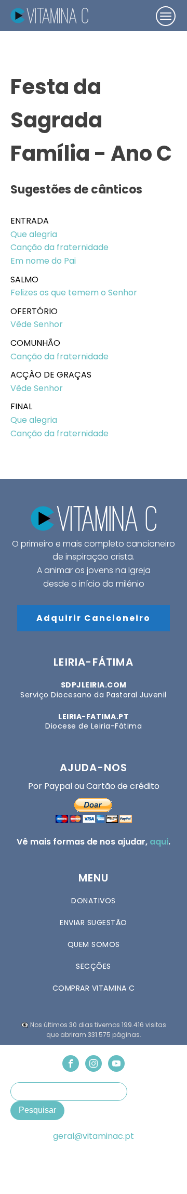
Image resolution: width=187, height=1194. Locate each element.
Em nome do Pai (43, 261)
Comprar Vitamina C (93, 988)
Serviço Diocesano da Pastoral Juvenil (93, 689)
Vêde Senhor (36, 324)
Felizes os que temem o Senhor (73, 292)
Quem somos (94, 944)
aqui (159, 842)
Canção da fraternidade (59, 247)
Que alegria (33, 234)
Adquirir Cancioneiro (93, 618)
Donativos (93, 901)
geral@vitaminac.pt (93, 1136)
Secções (93, 966)
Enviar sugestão (93, 922)
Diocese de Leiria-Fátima (93, 721)
